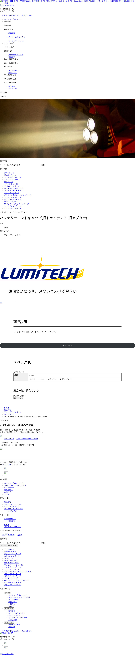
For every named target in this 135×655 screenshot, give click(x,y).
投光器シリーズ (10, 175)
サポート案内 (9, 622)
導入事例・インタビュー (13, 509)
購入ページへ (18, 398)
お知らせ (7, 492)
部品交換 (11, 57)
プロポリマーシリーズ (12, 190)
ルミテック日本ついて (12, 19)
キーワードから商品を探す (10, 165)
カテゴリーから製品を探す (9, 545)
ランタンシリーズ (11, 202)
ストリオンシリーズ (11, 179)
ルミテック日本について (13, 483)
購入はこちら (27, 15)
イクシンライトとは (16, 41)
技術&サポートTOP (15, 55)
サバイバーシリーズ (11, 186)
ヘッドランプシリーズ (12, 206)
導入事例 (11, 86)
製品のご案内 (9, 608)
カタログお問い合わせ (10, 15)
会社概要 (8, 593)
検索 (42, 165)
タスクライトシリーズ (12, 199)
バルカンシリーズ (11, 184)
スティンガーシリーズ (12, 177)
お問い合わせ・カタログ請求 (27, 439)
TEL (3, 535)
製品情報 (11, 33)
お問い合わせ (67, 345)
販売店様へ (12, 73)
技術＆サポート (10, 519)
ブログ (6, 494)
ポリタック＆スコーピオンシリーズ (17, 195)
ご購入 (19, 535)
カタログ (11, 535)
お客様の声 (12, 88)
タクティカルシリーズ (12, 197)
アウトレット (9, 173)
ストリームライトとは (16, 37)
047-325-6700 (9, 5)
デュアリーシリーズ (11, 193)
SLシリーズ (8, 182)
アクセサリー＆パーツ (12, 208)
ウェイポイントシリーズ (13, 188)
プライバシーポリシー (12, 527)
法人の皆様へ (13, 70)
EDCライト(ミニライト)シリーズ (16, 204)
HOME (6, 525)
